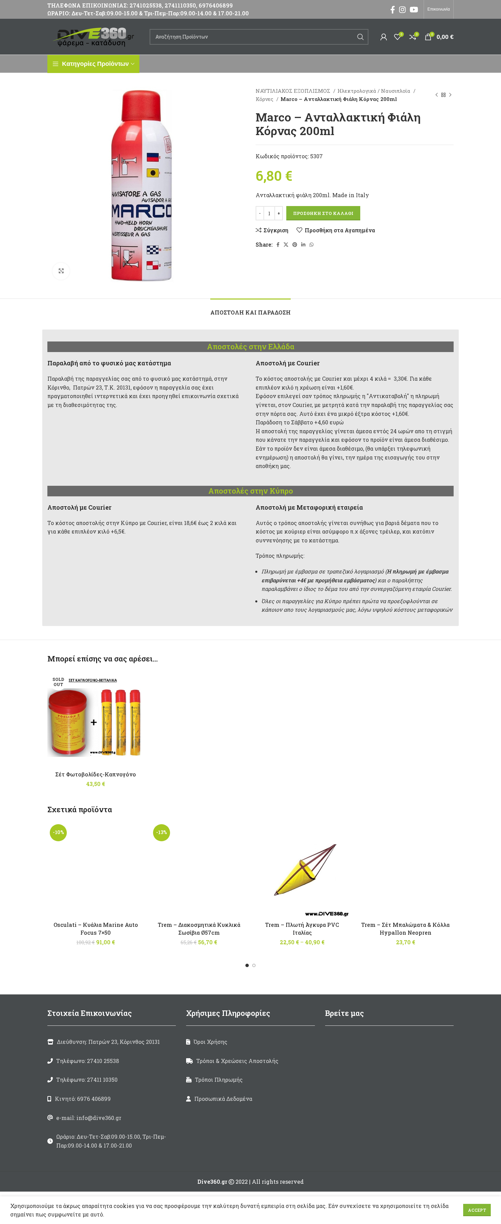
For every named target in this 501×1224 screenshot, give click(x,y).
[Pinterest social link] (294, 244)
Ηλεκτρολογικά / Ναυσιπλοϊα (374, 90)
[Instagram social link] (402, 9)
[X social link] (286, 244)
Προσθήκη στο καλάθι (323, 213)
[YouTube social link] (414, 9)
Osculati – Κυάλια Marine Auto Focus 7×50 (96, 928)
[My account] (384, 37)
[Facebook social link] (392, 9)
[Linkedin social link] (303, 244)
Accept (477, 1210)
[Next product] (450, 94)
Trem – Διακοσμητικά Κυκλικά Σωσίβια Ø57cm (199, 928)
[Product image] (199, 870)
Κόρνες (265, 99)
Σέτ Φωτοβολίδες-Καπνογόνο (95, 774)
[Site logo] (95, 36)
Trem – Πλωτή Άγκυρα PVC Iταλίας (302, 928)
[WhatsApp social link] (311, 244)
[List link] (111, 1061)
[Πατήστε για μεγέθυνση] (61, 271)
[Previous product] (436, 94)
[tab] (250, 308)
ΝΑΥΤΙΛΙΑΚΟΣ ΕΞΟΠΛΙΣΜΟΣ (294, 90)
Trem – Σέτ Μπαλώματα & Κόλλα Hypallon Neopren (405, 928)
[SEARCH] (360, 37)
